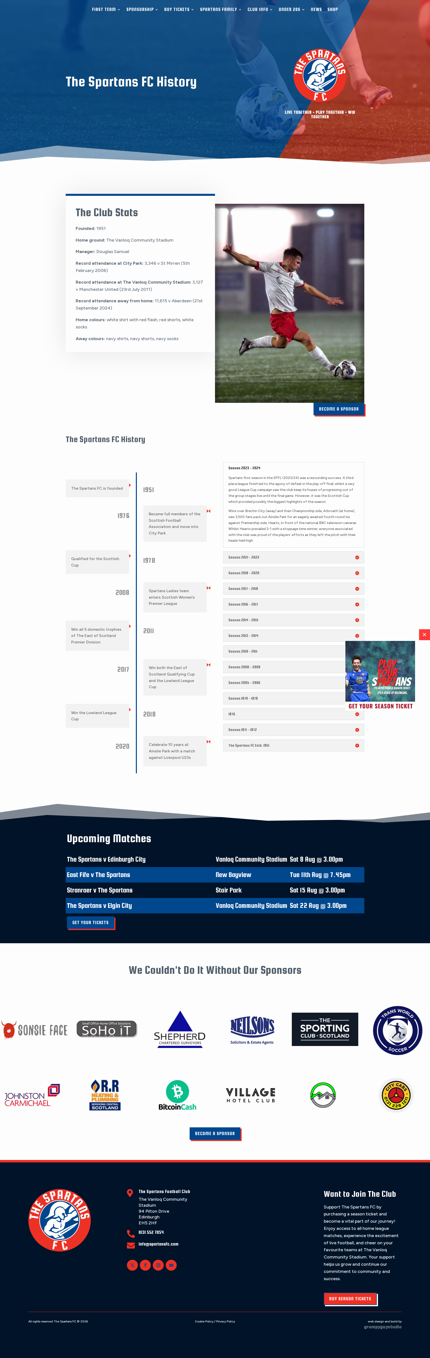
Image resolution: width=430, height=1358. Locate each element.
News (316, 9)
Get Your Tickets (90, 922)
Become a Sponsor (339, 409)
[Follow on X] (132, 1265)
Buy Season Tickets (350, 1298)
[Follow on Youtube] (171, 1265)
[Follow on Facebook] (145, 1265)
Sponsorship (140, 9)
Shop (332, 9)
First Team (104, 9)
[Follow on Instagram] (158, 1265)
